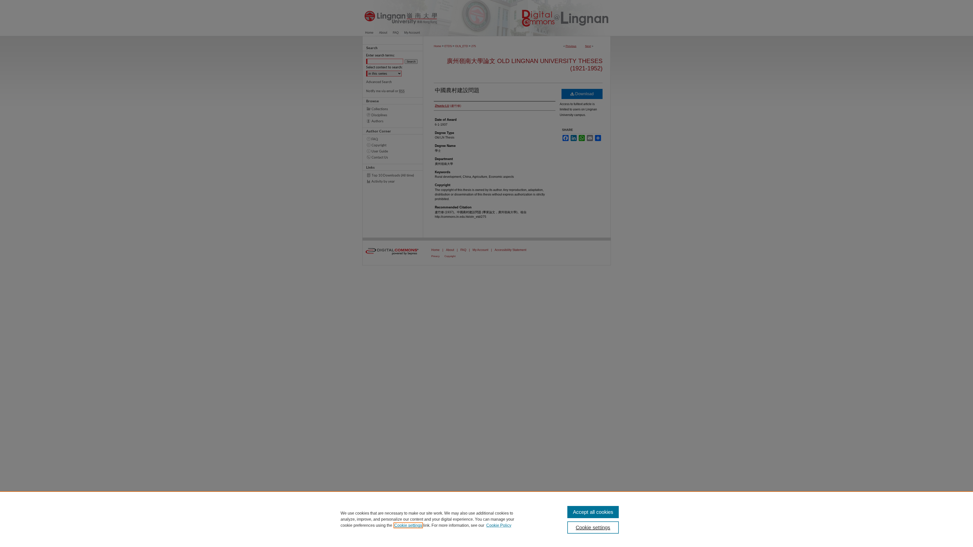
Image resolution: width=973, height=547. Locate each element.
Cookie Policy (498, 525)
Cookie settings (408, 525)
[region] (486, 519)
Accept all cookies (593, 512)
